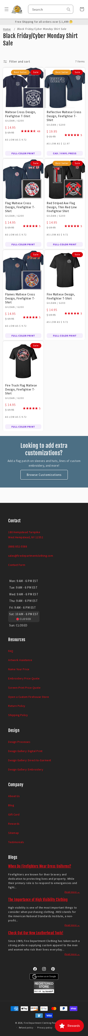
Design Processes (19, 742)
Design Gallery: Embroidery (25, 769)
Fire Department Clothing (37, 1022)
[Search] (68, 9)
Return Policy (16, 706)
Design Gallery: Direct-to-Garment (29, 760)
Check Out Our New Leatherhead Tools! (35, 933)
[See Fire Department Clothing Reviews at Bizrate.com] (44, 992)
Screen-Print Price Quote (24, 687)
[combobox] (50, 9)
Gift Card (14, 814)
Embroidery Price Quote (23, 678)
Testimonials (16, 842)
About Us (13, 796)
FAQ (10, 651)
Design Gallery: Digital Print (25, 751)
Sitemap (13, 833)
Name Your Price (18, 669)
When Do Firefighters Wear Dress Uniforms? (39, 866)
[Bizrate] (82, 1033)
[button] (5, 9)
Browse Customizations (44, 475)
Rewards (13, 823)
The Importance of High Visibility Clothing (38, 899)
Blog (11, 805)
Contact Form (16, 565)
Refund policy (26, 1027)
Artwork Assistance (20, 660)
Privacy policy (44, 1027)
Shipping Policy (18, 715)
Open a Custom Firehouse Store (28, 697)
